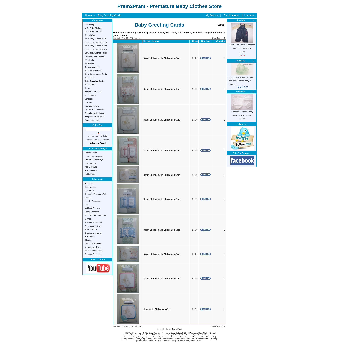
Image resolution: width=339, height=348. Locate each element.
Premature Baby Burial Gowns (189, 341)
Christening (89, 25)
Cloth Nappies (91, 187)
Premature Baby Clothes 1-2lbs (202, 333)
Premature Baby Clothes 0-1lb (174, 333)
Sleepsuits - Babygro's (94, 116)
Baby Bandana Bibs (166, 341)
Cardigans (89, 99)
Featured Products (93, 254)
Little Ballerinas (91, 163)
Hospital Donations (93, 201)
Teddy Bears (90, 174)
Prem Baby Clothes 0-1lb (95, 39)
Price (195, 41)
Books (87, 88)
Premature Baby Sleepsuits (203, 337)
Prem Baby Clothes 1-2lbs (96, 42)
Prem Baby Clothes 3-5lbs (96, 49)
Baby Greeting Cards (109, 15)
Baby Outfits (90, 85)
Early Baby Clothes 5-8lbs (96, 53)
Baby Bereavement (93, 70)
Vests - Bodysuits (92, 120)
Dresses (88, 102)
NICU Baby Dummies (94, 32)
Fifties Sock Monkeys (94, 160)
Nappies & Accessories (95, 109)
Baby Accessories (92, 67)
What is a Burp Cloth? (94, 251)
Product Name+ (151, 41)
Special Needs (91, 170)
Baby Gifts (89, 78)
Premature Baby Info (93, 222)
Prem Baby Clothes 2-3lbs (96, 46)
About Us (89, 183)
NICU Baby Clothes (93, 28)
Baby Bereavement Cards (96, 74)
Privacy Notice (91, 229)
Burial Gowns (90, 95)
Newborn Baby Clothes (94, 56)
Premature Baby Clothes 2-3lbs (144, 335)
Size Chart (89, 236)
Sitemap (88, 240)
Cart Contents (231, 15)
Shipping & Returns (93, 233)
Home (88, 15)
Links (87, 205)
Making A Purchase (93, 208)
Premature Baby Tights (94, 113)
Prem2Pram (177, 329)
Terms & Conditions (93, 243)
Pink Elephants (91, 167)
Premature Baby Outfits (180, 337)
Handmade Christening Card (157, 309)
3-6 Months (89, 63)
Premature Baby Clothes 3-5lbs (171, 335)
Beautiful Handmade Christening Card (161, 58)
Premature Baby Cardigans (135, 337)
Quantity (220, 41)
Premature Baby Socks (184, 339)
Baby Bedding (129, 339)
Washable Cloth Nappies (163, 339)
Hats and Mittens (92, 106)
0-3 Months (89, 60)
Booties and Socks (93, 92)
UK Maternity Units (93, 247)
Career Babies (91, 153)
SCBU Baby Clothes (151, 333)
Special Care (90, 35)
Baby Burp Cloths (144, 339)
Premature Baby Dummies (158, 337)
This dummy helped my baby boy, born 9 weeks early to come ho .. (241, 80)
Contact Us (89, 190)
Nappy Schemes (92, 212)
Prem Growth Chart (93, 226)
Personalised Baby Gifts (206, 339)
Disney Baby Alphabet (94, 156)
